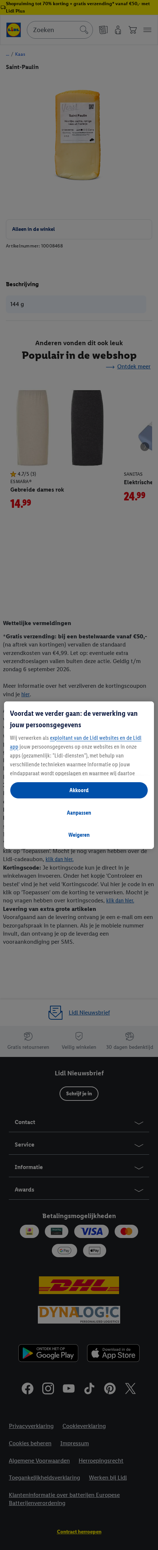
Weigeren (79, 834)
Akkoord (79, 790)
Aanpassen (79, 812)
